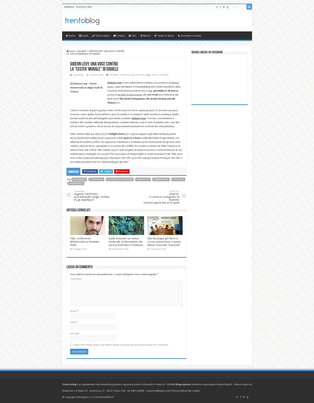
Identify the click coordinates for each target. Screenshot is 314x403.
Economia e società (191, 35)
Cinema (121, 35)
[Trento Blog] (82, 20)
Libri (134, 35)
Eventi (85, 35)
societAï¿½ (178, 179)
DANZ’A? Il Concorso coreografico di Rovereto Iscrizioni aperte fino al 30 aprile (161, 197)
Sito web (74, 333)
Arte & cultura (102, 35)
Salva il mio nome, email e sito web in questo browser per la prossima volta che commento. (121, 344)
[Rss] (217, 7)
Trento (155, 75)
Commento (76, 279)
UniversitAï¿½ (76, 183)
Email (73, 322)
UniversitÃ (164, 75)
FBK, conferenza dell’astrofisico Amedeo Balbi (84, 242)
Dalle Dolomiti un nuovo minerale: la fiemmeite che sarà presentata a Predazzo (126, 242)
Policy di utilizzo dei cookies (185, 390)
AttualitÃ (82, 51)
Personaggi (145, 75)
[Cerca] (249, 7)
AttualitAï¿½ (80, 179)
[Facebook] (220, 7)
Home (72, 35)
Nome (74, 311)
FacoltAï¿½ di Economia (130, 94)
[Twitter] (223, 7)
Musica (146, 35)
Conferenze (125, 75)
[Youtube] (227, 7)
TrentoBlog (78, 75)
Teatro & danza (166, 35)
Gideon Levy (143, 179)
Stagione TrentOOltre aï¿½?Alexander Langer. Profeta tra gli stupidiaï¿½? (91, 195)
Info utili (135, 75)
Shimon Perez (161, 179)
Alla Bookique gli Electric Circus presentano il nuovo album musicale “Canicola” (164, 242)
